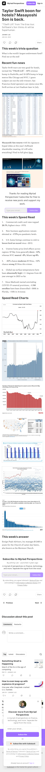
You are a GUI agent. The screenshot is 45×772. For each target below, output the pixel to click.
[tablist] (12, 624)
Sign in (40, 3)
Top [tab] (4, 654)
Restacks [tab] (17, 624)
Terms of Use (31, 751)
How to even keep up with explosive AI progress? (15, 682)
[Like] (4, 42)
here (31, 152)
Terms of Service (12, 751)
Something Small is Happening (11, 662)
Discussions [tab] (20, 654)
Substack (10, 767)
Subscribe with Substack (24, 743)
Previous (9, 603)
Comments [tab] (7, 624)
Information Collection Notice (28, 754)
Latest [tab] (11, 654)
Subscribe (31, 3)
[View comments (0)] (10, 42)
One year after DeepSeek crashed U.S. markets (15, 688)
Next (37, 603)
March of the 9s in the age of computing (14, 668)
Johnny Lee (6, 35)
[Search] (40, 654)
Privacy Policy (24, 756)
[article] (22, 668)
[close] (38, 701)
